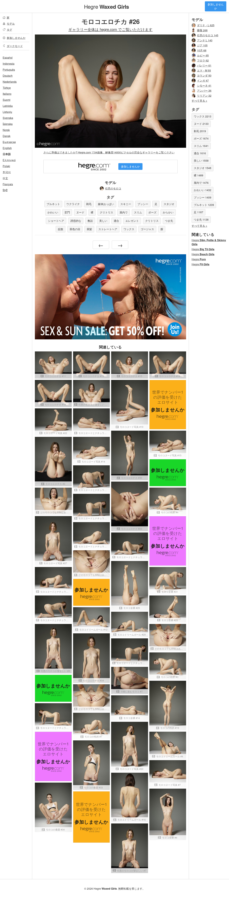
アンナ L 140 (204, 40)
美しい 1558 (201, 160)
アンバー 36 (204, 90)
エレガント (132, 221)
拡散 (60, 229)
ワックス (129, 229)
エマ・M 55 (204, 70)
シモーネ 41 (204, 85)
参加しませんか (216, 6)
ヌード (80, 212)
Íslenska (8, 124)
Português (9, 70)
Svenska (8, 118)
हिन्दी (5, 190)
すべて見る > (199, 101)
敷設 (90, 221)
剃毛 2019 (200, 131)
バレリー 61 (204, 65)
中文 (5, 178)
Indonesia (8, 63)
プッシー (142, 204)
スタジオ (169, 204)
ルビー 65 (203, 55)
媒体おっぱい (106, 204)
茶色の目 (75, 229)
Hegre (106, 6)
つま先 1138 (201, 219)
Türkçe (7, 88)
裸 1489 (198, 175)
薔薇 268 (202, 30)
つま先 (169, 221)
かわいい (52, 212)
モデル (11, 23)
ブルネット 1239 (204, 205)
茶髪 (89, 229)
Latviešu (8, 106)
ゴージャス (147, 229)
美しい (103, 221)
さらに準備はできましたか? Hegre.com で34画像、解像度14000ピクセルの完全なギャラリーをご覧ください (109, 152)
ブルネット (53, 204)
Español (8, 57)
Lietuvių (7, 112)
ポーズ (152, 212)
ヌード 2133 (201, 124)
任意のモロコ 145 (207, 35)
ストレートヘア (107, 229)
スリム (138, 212)
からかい (168, 212)
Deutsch (8, 76)
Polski (6, 166)
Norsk (6, 130)
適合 (116, 221)
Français (8, 184)
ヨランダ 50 (204, 75)
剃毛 (89, 204)
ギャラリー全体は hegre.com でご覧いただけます (110, 29)
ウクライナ (73, 204)
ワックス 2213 (202, 116)
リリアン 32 (204, 95)
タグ (9, 29)
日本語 (7, 154)
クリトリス (106, 212)
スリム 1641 (201, 146)
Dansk (6, 136)
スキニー (125, 204)
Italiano (7, 94)
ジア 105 (202, 45)
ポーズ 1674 (201, 138)
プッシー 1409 (202, 197)
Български (9, 142)
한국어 (7, 172)
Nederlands (10, 82)
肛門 (67, 212)
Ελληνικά (9, 160)
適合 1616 (200, 153)
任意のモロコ (113, 188)
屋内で (124, 212)
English (7, 148)
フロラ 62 (203, 60)
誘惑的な (75, 221)
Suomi (6, 100)
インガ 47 (203, 80)
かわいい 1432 (202, 190)
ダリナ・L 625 (205, 25)
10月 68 (201, 50)
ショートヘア (56, 221)
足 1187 (198, 212)
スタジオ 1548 (202, 168)
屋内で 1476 (201, 183)
